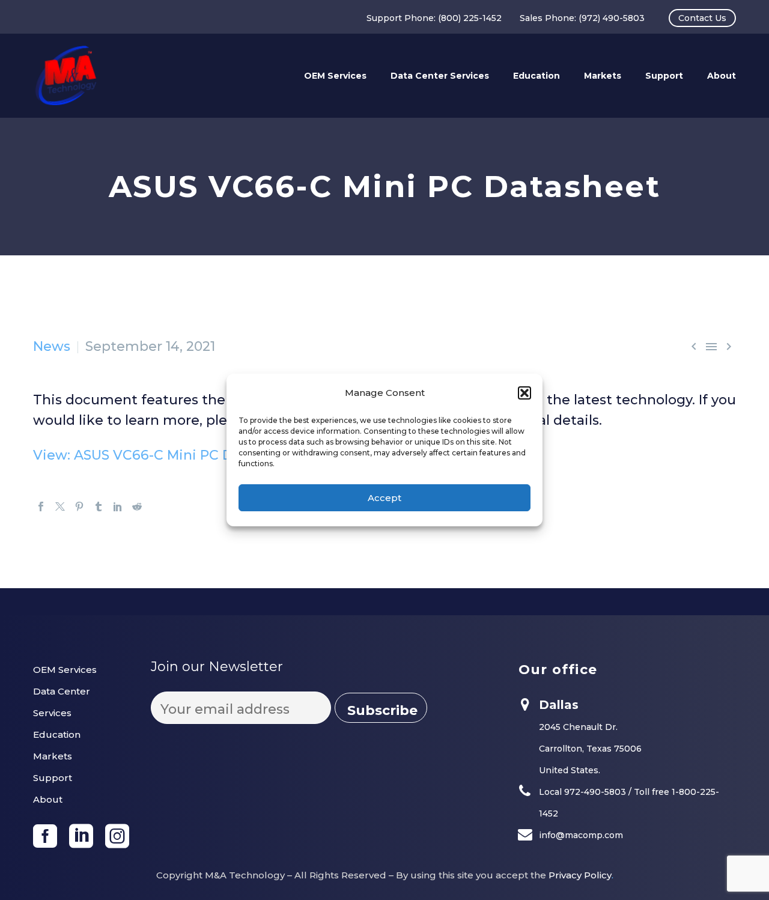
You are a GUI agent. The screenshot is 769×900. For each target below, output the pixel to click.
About (721, 75)
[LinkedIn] (118, 506)
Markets (602, 75)
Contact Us (702, 18)
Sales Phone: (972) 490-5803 (582, 18)
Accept (384, 497)
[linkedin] (81, 836)
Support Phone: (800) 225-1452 (434, 18)
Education (536, 75)
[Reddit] (137, 506)
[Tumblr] (98, 506)
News (51, 346)
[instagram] (117, 836)
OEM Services (335, 75)
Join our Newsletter (217, 666)
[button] (524, 393)
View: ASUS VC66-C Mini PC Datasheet (163, 455)
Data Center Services (440, 75)
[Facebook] (41, 506)
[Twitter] (60, 506)
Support (664, 75)
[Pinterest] (79, 506)
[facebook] (45, 836)
